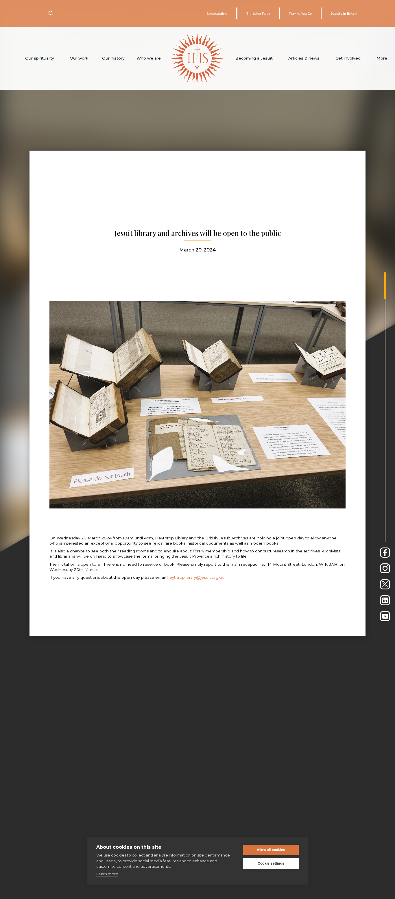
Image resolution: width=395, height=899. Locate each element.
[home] (197, 58)
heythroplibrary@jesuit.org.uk (195, 577)
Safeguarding (216, 14)
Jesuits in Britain (344, 14)
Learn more (107, 874)
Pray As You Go (300, 14)
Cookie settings (271, 863)
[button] (39, 58)
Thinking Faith (258, 14)
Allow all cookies (271, 850)
